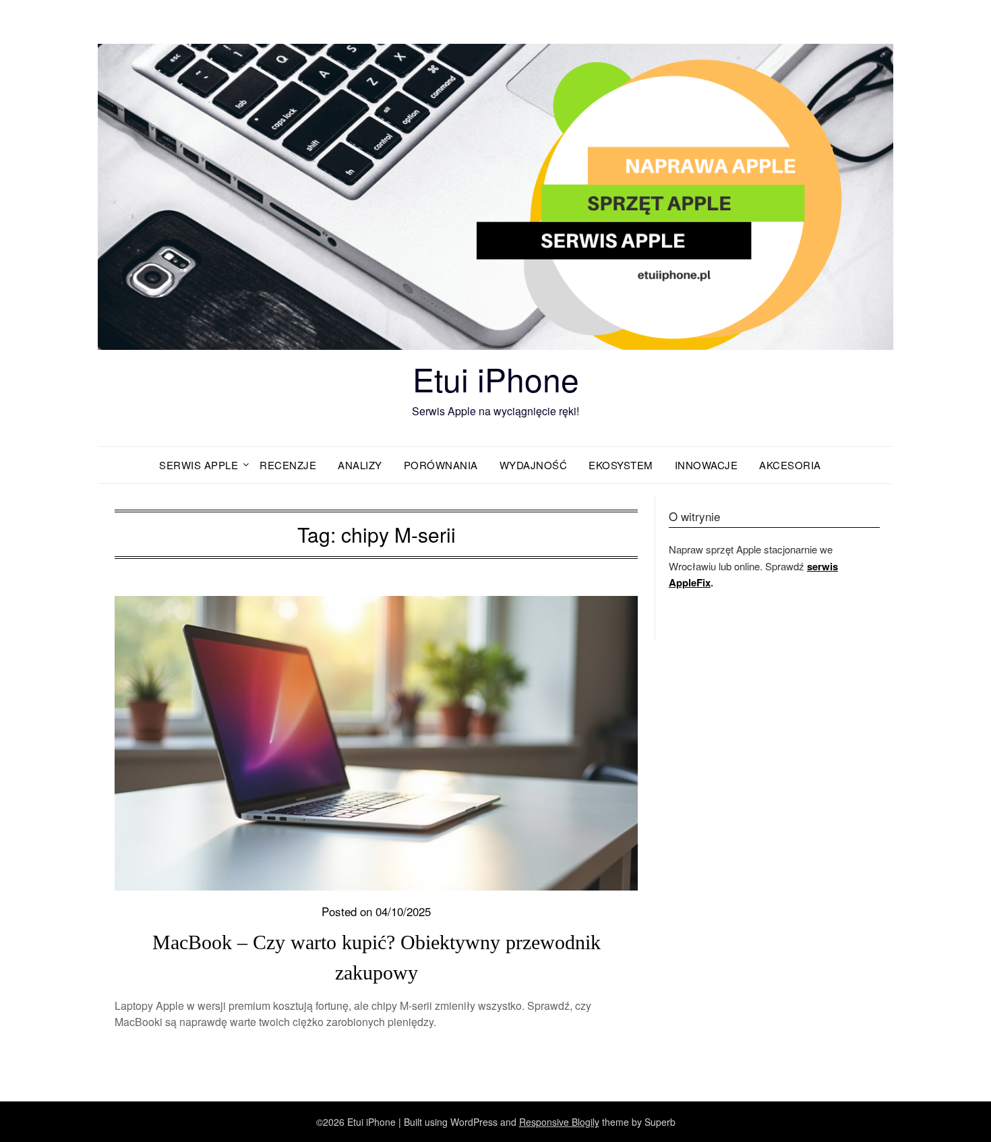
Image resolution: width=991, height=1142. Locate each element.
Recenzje (288, 465)
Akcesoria (790, 465)
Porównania (441, 465)
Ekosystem (621, 465)
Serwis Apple (198, 465)
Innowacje (706, 465)
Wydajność (534, 465)
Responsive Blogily (559, 1122)
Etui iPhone (496, 378)
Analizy (360, 465)
